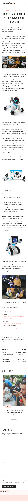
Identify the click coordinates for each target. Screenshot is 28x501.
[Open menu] (25, 4)
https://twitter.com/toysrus (15, 319)
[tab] (12, 419)
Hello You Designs (17, 498)
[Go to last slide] (4, 396)
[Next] (24, 396)
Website (4, 476)
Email (4, 469)
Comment (5, 439)
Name (4, 462)
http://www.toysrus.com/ (15, 312)
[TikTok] (8, 491)
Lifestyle (14, 10)
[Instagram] (1, 491)
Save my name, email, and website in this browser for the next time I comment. (14, 481)
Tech (20, 10)
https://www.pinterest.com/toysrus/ (13, 316)
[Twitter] (6, 491)
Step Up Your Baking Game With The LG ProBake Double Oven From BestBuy (7, 355)
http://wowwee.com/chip (9, 328)
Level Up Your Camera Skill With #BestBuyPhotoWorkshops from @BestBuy (15, 412)
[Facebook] (3, 491)
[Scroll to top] (23, 498)
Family (8, 10)
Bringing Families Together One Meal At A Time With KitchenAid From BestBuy (21, 355)
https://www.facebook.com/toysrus (12, 323)
